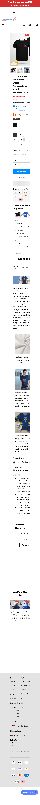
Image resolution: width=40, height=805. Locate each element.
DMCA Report (14, 698)
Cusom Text (17, 150)
